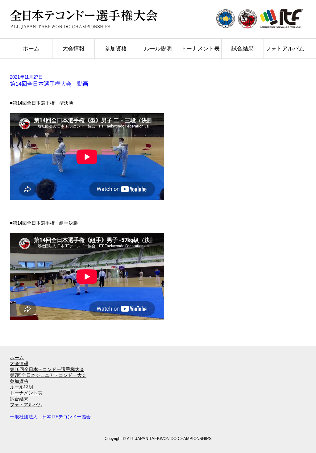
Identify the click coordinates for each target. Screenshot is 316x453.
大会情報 (73, 48)
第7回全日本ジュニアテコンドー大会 (48, 375)
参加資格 (116, 48)
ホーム (31, 48)
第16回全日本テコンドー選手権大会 (47, 369)
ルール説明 (158, 48)
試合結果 (242, 48)
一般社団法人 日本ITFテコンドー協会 (50, 416)
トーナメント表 (200, 48)
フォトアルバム (284, 48)
